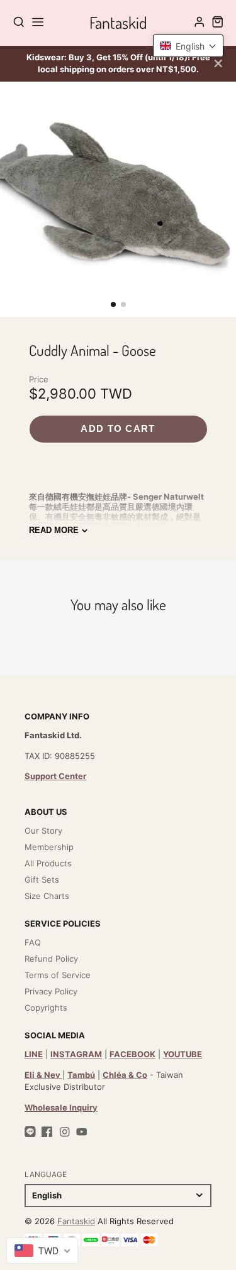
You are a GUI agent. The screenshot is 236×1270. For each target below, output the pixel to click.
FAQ (33, 942)
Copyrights (46, 1008)
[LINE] (30, 1132)
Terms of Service (58, 975)
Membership (49, 847)
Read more (54, 530)
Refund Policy (51, 959)
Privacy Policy (51, 991)
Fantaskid (76, 1221)
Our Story (43, 831)
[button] (113, 304)
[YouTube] (81, 1132)
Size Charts (47, 896)
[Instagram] (64, 1132)
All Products (48, 863)
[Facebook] (47, 1132)
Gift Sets (42, 879)
